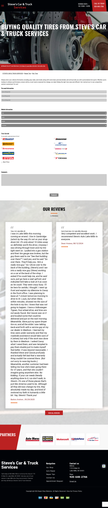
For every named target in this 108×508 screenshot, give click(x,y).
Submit (54, 195)
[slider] (54, 213)
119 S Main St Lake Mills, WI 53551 (28, 66)
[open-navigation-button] (2, 5)
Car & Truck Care (66, 231)
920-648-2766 (99, 6)
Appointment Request (54, 481)
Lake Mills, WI (21, 231)
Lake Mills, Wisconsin (81, 231)
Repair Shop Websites (45, 491)
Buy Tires (35, 73)
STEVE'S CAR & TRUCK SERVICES (13, 73)
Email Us (73, 481)
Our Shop (49, 467)
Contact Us (50, 478)
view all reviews (54, 413)
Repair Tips (27, 73)
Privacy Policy (77, 491)
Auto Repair (50, 471)
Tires (12, 231)
